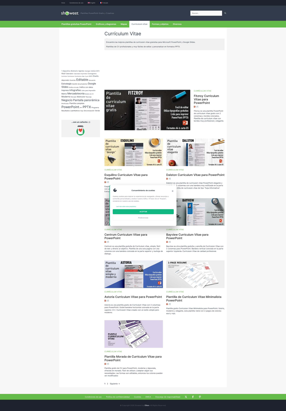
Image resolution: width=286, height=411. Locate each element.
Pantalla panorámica (86, 100)
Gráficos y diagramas (106, 24)
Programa (95, 107)
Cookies (137, 397)
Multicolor (81, 97)
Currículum (70, 76)
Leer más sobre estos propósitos (126, 206)
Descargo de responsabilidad (167, 397)
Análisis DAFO (95, 71)
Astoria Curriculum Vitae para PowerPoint (133, 297)
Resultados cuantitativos (70, 111)
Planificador (65, 103)
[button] (172, 191)
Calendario (69, 73)
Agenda (81, 71)
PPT (81, 107)
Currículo (64, 76)
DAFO (90, 76)
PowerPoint (70, 107)
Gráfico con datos (86, 87)
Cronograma (92, 73)
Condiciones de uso (76, 3)
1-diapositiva (65, 71)
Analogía (87, 71)
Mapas (124, 24)
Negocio (67, 100)
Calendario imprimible (80, 73)
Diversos (177, 24)
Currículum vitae (139, 24)
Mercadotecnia (75, 93)
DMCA (148, 397)
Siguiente (115, 384)
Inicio (63, 3)
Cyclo (86, 76)
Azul (63, 73)
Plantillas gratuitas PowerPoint (76, 24)
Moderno (65, 96)
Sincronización (89, 111)
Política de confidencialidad (118, 397)
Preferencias (143, 218)
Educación (92, 80)
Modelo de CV (89, 94)
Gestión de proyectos (79, 84)
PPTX (87, 107)
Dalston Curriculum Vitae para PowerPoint (195, 175)
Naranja (88, 97)
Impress (65, 90)
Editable (82, 80)
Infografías (75, 90)
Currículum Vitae (202, 91)
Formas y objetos (160, 24)
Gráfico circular (74, 87)
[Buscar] (225, 13)
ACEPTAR (143, 212)
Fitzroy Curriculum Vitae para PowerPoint (206, 99)
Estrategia (66, 83)
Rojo (81, 111)
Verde (97, 111)
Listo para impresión (88, 90)
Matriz (64, 94)
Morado (73, 97)
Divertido (73, 80)
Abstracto (74, 71)
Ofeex (147, 405)
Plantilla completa (76, 103)
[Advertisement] (164, 69)
